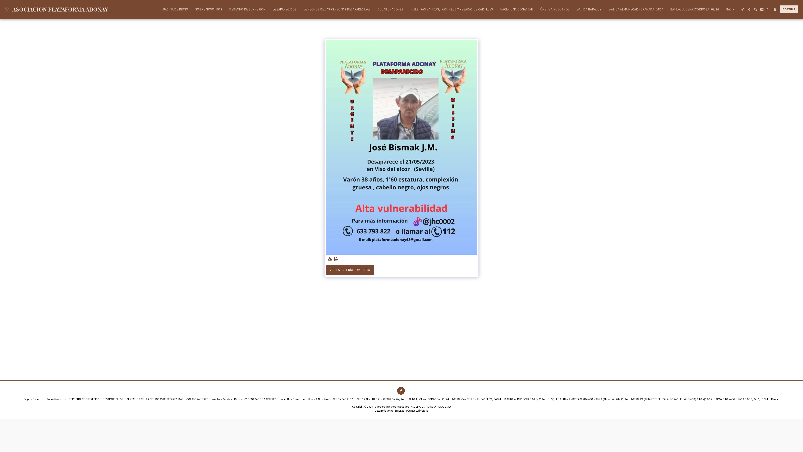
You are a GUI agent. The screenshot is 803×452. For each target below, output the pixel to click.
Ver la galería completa (350, 270)
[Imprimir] (336, 259)
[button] (742, 9)
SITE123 (399, 410)
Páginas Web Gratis (417, 410)
